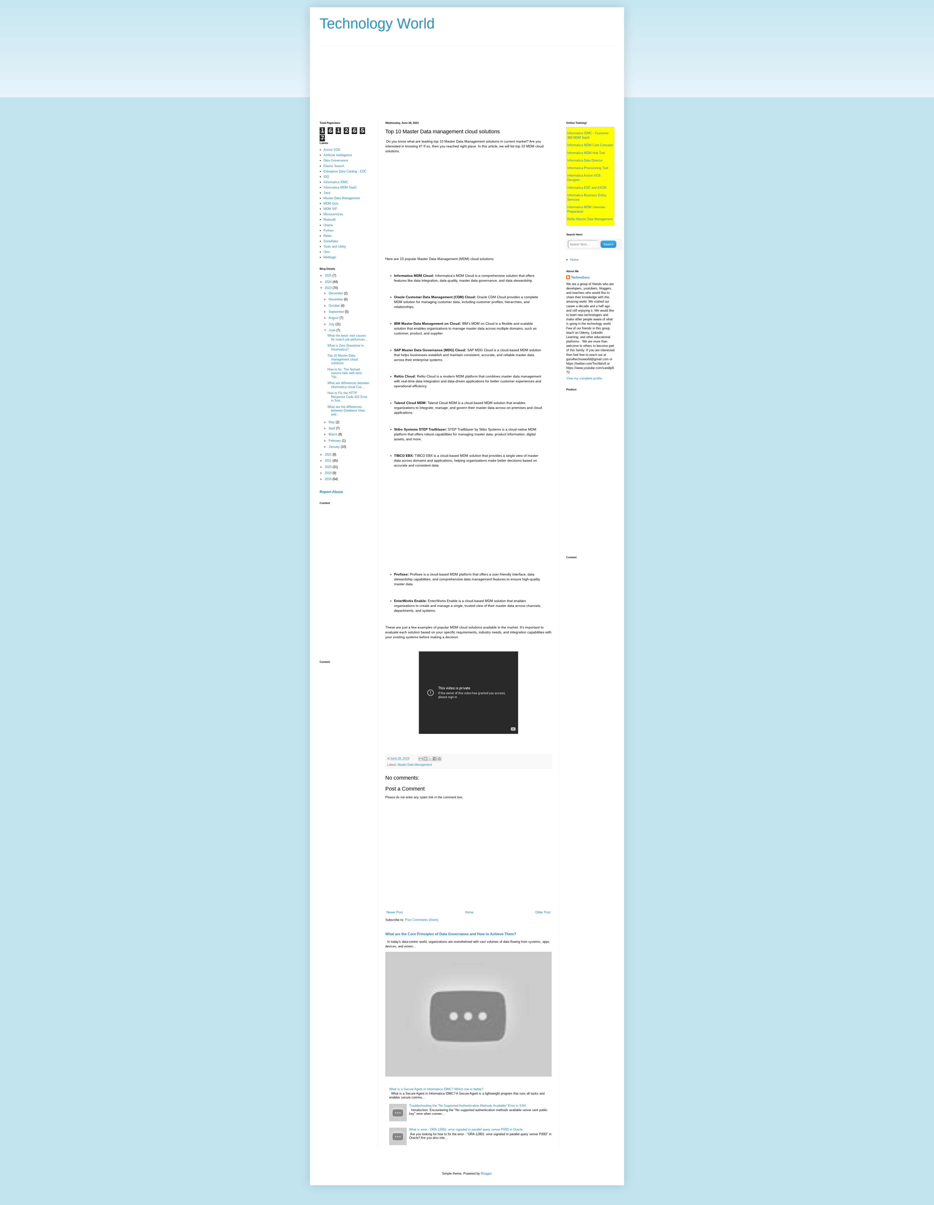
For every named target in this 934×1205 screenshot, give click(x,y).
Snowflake (330, 241)
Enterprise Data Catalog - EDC (345, 171)
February (335, 440)
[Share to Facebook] (434, 758)
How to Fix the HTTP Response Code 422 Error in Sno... (347, 396)
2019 (328, 473)
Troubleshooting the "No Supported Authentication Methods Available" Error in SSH (467, 1105)
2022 (328, 454)
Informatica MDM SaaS (340, 187)
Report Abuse (331, 492)
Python (328, 230)
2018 (328, 479)
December (336, 293)
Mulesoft (329, 219)
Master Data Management (415, 764)
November (336, 299)
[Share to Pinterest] (439, 758)
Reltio (327, 236)
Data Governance (335, 160)
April (332, 428)
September (337, 312)
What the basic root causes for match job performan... (347, 337)
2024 (328, 282)
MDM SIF (330, 209)
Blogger (486, 1173)
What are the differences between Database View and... (346, 410)
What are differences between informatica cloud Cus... (348, 385)
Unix (326, 252)
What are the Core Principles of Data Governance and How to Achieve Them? (450, 934)
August (334, 318)
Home (469, 912)
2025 (328, 275)
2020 (328, 467)
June (332, 330)
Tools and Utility (334, 246)
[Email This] (420, 758)
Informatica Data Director (584, 160)
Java (326, 193)
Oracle (328, 225)
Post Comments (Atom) (421, 920)
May (332, 422)
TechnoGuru (580, 277)
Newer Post (394, 912)
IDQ (326, 177)
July (332, 324)
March (333, 434)
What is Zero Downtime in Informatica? (345, 347)
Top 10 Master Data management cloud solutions (342, 359)
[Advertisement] (465, 80)
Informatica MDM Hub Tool (586, 153)
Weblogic (329, 257)
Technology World (377, 23)
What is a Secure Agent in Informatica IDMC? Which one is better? (436, 1089)
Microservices (333, 214)
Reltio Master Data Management (590, 219)
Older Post (542, 912)
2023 (328, 288)
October (335, 305)
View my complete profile (584, 378)
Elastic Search (333, 166)
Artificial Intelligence (337, 155)
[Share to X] (430, 758)
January (335, 447)
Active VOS (331, 150)
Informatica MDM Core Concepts (590, 145)
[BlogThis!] (425, 758)
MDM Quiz (331, 203)
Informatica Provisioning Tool (587, 168)
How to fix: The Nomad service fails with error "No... (344, 373)
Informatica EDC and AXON (586, 187)
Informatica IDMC (335, 182)
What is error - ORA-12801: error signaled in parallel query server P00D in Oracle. (466, 1129)
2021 (328, 460)
